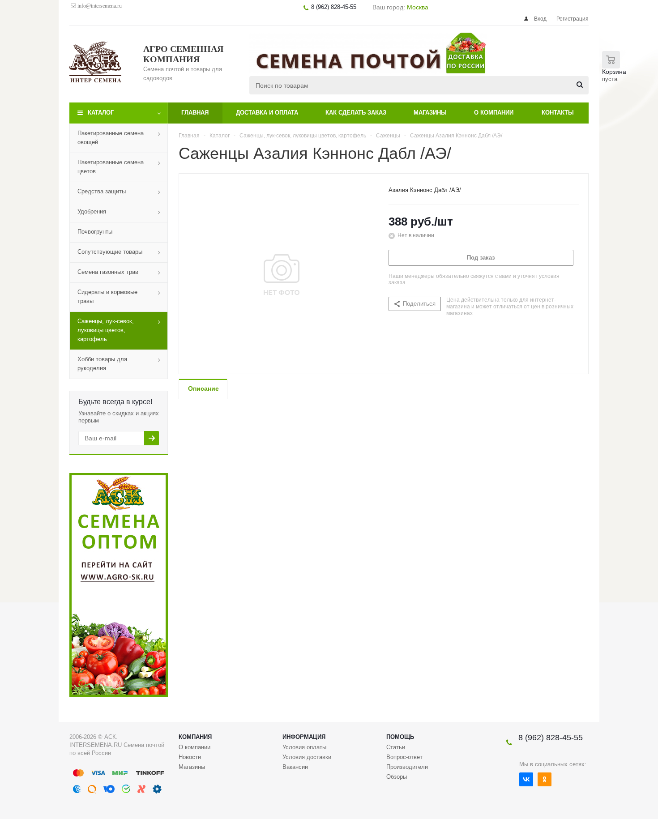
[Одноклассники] (544, 779)
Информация (303, 737)
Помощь (400, 737)
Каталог (101, 112)
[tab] (203, 389)
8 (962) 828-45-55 (550, 737)
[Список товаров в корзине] (616, 72)
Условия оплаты (304, 747)
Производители (407, 767)
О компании (493, 112)
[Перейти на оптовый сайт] (118, 694)
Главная (195, 112)
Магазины (430, 112)
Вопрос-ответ (404, 757)
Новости (190, 757)
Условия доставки (306, 757)
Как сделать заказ (355, 112)
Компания (195, 737)
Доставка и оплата (267, 112)
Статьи (395, 747)
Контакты (558, 112)
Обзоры (396, 776)
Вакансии (295, 767)
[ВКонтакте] (526, 779)
